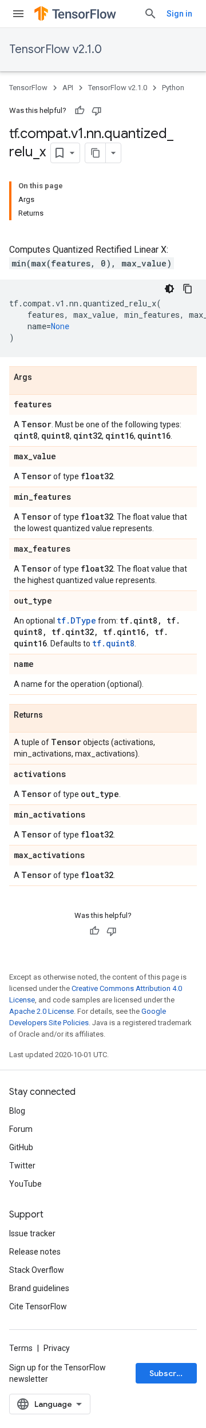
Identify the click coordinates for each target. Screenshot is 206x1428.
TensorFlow (28, 87)
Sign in (179, 13)
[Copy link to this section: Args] (43, 378)
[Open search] (150, 14)
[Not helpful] (96, 110)
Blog (17, 1110)
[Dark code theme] (169, 289)
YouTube (25, 1183)
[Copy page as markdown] (95, 153)
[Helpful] (79, 110)
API (67, 87)
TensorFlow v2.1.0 (55, 49)
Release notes (35, 1251)
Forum (21, 1129)
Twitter (22, 1165)
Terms (21, 1348)
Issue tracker (32, 1233)
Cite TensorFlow (38, 1306)
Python (173, 87)
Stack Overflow (36, 1270)
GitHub (21, 1147)
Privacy (56, 1348)
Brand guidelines (39, 1288)
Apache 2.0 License (41, 1011)
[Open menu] (18, 13)
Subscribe (169, 1373)
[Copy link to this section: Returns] (54, 715)
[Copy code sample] (188, 289)
